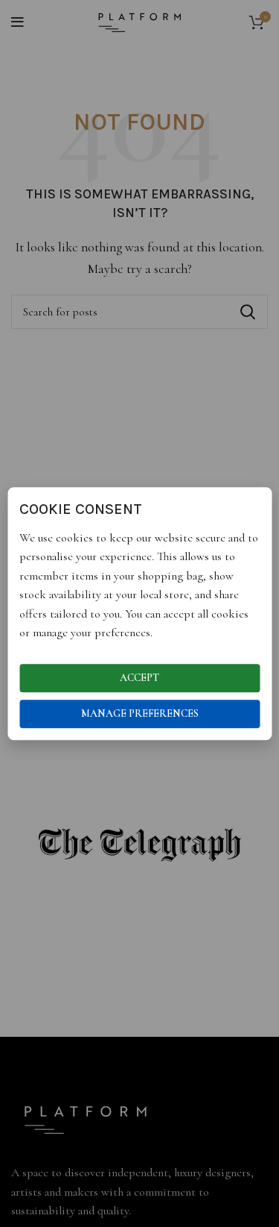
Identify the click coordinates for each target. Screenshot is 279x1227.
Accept (139, 677)
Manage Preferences (140, 713)
